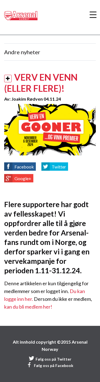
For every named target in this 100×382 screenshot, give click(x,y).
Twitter (59, 166)
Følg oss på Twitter (53, 359)
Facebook (24, 166)
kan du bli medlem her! (28, 307)
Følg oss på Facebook (53, 365)
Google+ (22, 178)
